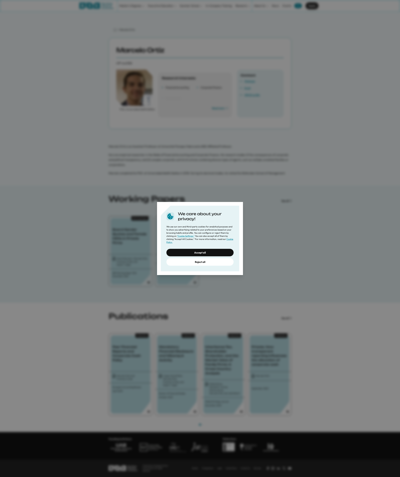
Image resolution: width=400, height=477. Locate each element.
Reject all (200, 261)
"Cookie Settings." (186, 236)
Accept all (200, 252)
